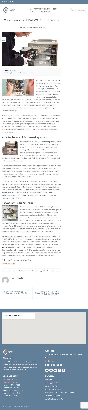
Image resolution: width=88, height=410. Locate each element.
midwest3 (41, 27)
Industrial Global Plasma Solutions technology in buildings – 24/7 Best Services (47, 293)
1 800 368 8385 (44, 12)
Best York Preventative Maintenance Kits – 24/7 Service (15, 292)
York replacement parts (45, 89)
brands (4, 247)
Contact (34, 12)
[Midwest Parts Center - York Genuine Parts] (14, 9)
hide (14, 71)
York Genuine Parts (42, 9)
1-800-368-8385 (79, 10)
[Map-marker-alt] (63, 370)
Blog (55, 9)
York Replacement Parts (27, 271)
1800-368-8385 (8, 2)
